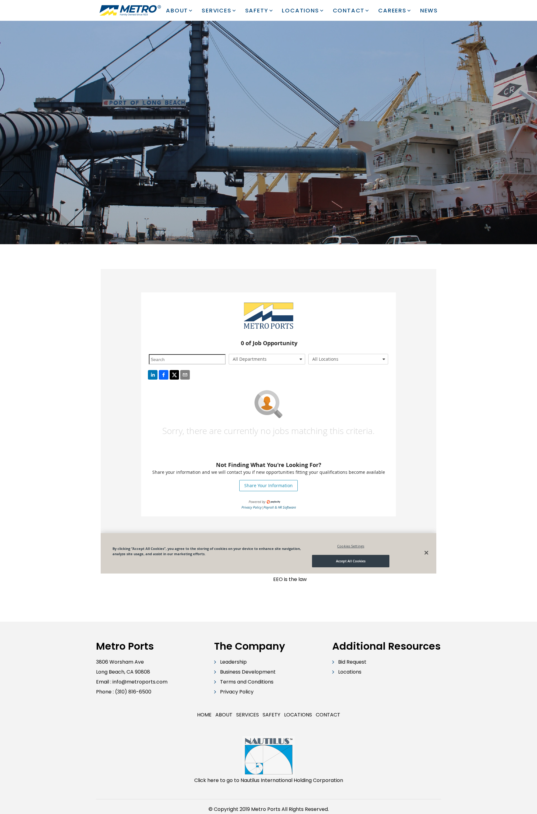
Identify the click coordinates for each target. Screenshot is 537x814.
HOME (204, 714)
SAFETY (271, 714)
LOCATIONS (298, 714)
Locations (300, 10)
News (429, 10)
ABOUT (223, 714)
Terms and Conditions (246, 681)
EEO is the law (290, 579)
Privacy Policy (237, 691)
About (177, 10)
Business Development (248, 671)
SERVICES (247, 714)
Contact (349, 10)
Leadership (233, 661)
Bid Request (352, 661)
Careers (392, 10)
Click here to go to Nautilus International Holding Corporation (268, 780)
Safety (256, 10)
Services (216, 10)
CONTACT (328, 714)
